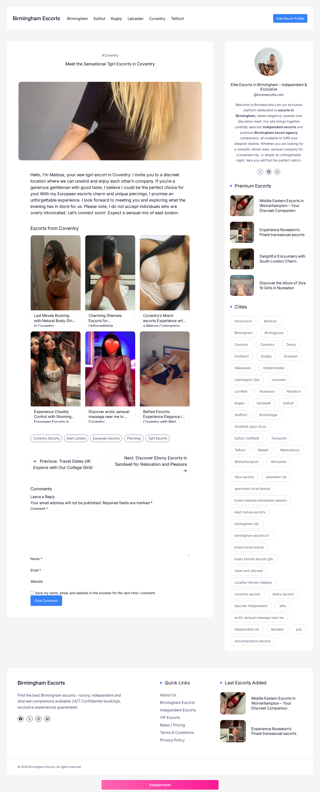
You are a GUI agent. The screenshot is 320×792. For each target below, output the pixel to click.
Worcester (279, 462)
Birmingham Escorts (36, 18)
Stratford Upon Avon (250, 426)
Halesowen (242, 368)
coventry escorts (247, 594)
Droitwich (241, 356)
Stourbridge (268, 415)
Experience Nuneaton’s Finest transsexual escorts (282, 232)
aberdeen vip (276, 477)
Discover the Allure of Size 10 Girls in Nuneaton (283, 285)
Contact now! (160, 785)
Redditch (294, 391)
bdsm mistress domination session (260, 500)
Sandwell (264, 403)
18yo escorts (244, 477)
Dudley (266, 356)
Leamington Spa (247, 380)
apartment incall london (252, 489)
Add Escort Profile (290, 18)
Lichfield (240, 391)
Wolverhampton (246, 462)
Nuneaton (267, 391)
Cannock (241, 344)
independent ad (246, 629)
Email (35, 570)
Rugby (239, 403)
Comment (39, 508)
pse (299, 629)
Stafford (240, 415)
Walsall (262, 450)
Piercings (134, 438)
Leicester (279, 380)
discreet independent (250, 606)
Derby (291, 344)
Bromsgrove (274, 333)
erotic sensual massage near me (259, 617)
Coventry (111, 55)
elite (282, 606)
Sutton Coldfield (246, 438)
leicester (277, 629)
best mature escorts (249, 512)
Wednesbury (290, 450)
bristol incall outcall (249, 547)
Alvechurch (243, 321)
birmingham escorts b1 (251, 535)
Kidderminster (274, 368)
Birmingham (243, 333)
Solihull (288, 403)
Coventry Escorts (46, 438)
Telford (239, 450)
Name (36, 559)
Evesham (291, 356)
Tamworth (279, 438)
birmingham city (246, 524)
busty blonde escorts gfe (253, 559)
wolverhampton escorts (252, 641)
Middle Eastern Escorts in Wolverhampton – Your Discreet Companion (282, 205)
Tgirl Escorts (157, 438)
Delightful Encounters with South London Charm (282, 258)
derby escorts (283, 594)
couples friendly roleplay (253, 582)
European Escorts (106, 438)
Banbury (270, 321)
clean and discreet (248, 571)
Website (36, 581)
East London (76, 438)
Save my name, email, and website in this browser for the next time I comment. (95, 593)
